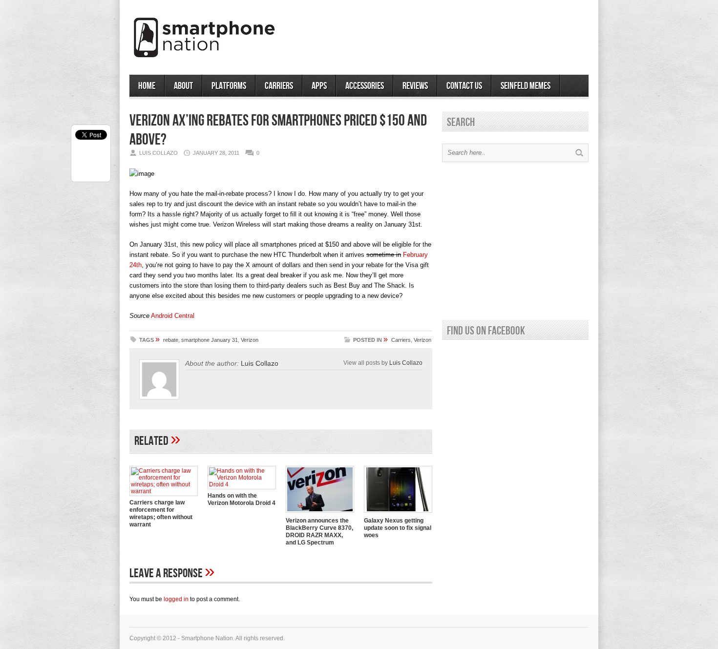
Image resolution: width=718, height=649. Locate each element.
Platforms (228, 86)
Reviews (415, 86)
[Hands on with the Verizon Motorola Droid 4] (242, 484)
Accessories (364, 86)
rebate (170, 340)
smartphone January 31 (209, 340)
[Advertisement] (474, 33)
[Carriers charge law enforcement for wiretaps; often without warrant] (163, 491)
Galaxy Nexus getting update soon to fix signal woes (397, 528)
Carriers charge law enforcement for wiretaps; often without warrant (160, 513)
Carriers (279, 86)
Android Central (172, 315)
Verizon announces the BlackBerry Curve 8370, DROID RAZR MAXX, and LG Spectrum (319, 531)
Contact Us (464, 86)
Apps (319, 86)
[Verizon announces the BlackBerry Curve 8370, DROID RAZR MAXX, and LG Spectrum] (320, 513)
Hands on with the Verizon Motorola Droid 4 (241, 499)
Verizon (249, 340)
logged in (176, 599)
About (183, 86)
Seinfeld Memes (525, 86)
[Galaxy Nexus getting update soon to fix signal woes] (398, 513)
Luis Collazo (405, 362)
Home (146, 86)
